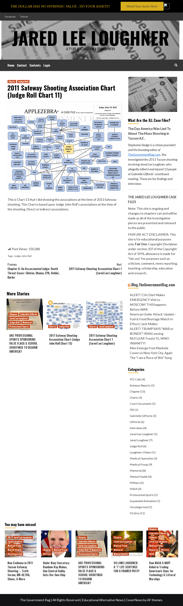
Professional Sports (19, 326)
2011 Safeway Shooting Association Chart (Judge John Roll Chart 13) (64, 339)
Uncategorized (139, 507)
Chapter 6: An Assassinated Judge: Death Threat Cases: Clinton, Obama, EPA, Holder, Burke (33, 270)
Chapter (13, 314)
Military (135, 482)
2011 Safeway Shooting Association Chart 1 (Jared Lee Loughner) (95, 268)
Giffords (135, 422)
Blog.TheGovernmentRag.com (153, 284)
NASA (133, 488)
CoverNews (134, 600)
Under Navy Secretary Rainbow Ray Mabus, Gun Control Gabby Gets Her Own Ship (56, 569)
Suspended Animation (143, 501)
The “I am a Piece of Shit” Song (151, 358)
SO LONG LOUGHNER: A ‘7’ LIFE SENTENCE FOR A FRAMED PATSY (126, 567)
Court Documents (141, 403)
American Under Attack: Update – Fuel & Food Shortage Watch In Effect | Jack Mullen (153, 319)
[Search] (176, 65)
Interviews (136, 428)
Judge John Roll (22, 255)
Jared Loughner (106, 326)
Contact (22, 65)
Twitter (24, 16)
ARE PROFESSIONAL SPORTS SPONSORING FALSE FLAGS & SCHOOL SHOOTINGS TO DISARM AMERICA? (23, 343)
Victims (134, 513)
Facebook (10, 16)
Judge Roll (23, 81)
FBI (132, 409)
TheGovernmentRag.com (144, 155)
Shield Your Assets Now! (142, 6)
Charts (12, 81)
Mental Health (139, 476)
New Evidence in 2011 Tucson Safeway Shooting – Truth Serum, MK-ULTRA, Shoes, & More (20, 571)
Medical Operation (141, 458)
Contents (35, 65)
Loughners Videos (141, 452)
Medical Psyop (139, 464)
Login (46, 65)
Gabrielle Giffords (28, 314)
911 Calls (135, 379)
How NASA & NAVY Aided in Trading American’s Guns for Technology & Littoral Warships (162, 571)
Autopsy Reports (140, 385)
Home (11, 65)
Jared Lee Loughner (18, 318)
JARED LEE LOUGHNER (90, 37)
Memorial (27, 322)
